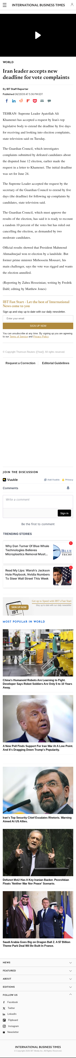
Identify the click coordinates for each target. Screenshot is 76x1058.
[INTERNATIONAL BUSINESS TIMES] (38, 5)
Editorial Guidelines (55, 363)
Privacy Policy (41, 336)
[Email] (42, 100)
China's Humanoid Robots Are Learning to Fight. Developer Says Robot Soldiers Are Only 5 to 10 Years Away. (37, 684)
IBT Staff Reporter (17, 89)
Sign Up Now (18, 607)
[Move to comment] (49, 100)
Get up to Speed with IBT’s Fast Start (51, 601)
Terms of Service (19, 336)
